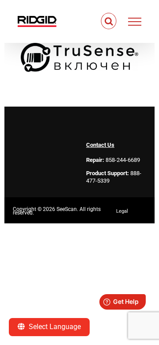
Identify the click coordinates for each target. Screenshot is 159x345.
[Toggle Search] (109, 21)
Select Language (54, 326)
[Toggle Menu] (135, 22)
